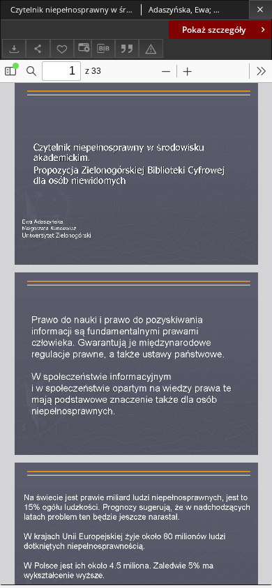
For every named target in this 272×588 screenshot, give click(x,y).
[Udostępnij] (38, 48)
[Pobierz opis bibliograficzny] (103, 49)
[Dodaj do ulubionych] (62, 48)
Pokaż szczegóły (213, 30)
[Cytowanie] (127, 48)
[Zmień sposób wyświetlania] (82, 48)
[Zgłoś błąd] (151, 48)
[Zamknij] (260, 9)
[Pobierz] (14, 48)
